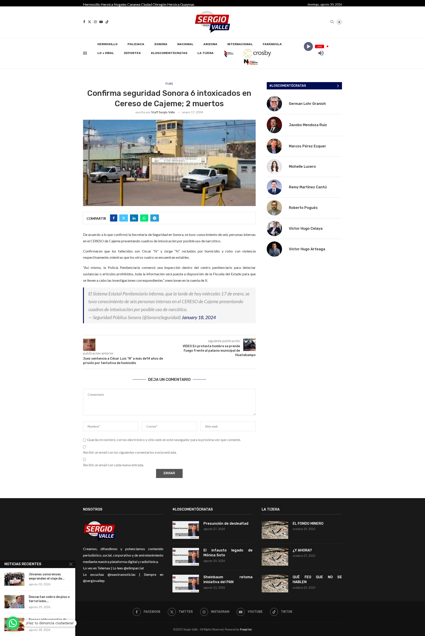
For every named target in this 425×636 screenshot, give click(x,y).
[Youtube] (101, 22)
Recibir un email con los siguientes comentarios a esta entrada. (130, 452)
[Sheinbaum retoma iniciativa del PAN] (185, 583)
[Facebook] (84, 22)
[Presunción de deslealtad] (185, 530)
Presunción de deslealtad (225, 523)
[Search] (332, 22)
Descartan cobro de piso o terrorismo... (49, 599)
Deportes (132, 53)
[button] (12, 623)
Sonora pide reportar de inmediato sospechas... (48, 622)
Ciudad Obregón (153, 4)
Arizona (210, 44)
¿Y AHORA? (302, 550)
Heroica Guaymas (180, 4)
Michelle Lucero (302, 166)
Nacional (185, 44)
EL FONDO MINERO (308, 523)
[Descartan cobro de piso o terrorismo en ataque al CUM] (14, 601)
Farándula (272, 44)
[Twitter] (89, 22)
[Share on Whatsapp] (144, 218)
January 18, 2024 (199, 317)
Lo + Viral (105, 53)
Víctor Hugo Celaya (306, 228)
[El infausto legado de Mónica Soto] (185, 557)
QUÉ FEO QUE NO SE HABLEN (317, 579)
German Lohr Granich (307, 104)
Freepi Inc (246, 629)
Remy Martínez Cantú (308, 187)
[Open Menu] (85, 53)
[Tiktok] (107, 22)
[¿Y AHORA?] (275, 557)
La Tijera (205, 53)
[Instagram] (95, 22)
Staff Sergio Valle (163, 112)
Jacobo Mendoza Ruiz (308, 125)
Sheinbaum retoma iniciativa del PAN (228, 579)
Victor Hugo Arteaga (307, 249)
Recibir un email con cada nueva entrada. (113, 465)
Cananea (133, 4)
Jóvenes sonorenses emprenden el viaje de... (47, 576)
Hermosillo (91, 4)
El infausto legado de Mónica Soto (228, 552)
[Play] (308, 46)
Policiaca (136, 44)
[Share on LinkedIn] (134, 218)
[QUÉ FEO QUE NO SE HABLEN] (275, 583)
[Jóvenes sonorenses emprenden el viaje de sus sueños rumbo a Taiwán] (14, 579)
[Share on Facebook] (113, 218)
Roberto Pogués (303, 208)
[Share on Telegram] (154, 218)
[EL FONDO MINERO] (275, 530)
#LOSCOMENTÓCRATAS (169, 53)
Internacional (240, 44)
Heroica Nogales (114, 4)
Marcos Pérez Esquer (307, 146)
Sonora (160, 44)
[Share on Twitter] (123, 218)
